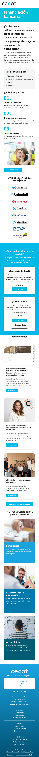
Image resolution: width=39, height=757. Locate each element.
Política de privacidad (13, 752)
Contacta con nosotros (19, 697)
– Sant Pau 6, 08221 (20, 702)
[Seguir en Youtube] (24, 691)
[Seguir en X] (17, 691)
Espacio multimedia (19, 717)
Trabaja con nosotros (19, 728)
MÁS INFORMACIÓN (13, 170)
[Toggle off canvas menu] (28, 4)
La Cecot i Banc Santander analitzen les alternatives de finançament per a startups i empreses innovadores (17, 371)
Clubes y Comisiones (19, 742)
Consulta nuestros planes (19, 328)
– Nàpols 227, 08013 (19, 704)
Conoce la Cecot (19, 744)
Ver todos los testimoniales (19, 504)
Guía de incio (20, 737)
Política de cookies (27, 752)
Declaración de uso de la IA (24, 755)
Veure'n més (12, 390)
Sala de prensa (19, 713)
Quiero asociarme (19, 731)
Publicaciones (19, 715)
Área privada (20, 726)
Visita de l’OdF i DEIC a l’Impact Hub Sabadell (18, 481)
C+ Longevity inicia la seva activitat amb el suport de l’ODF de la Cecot (18, 427)
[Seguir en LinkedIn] (14, 691)
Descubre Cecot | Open (20, 739)
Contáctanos (19, 289)
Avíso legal (11, 755)
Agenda (19, 724)
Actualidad (19, 710)
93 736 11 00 (20, 699)
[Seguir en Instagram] (21, 691)
